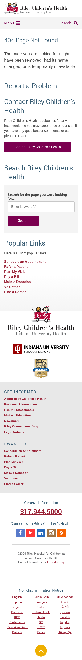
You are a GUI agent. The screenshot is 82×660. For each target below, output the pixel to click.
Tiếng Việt (65, 632)
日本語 (41, 627)
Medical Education (17, 415)
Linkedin (41, 533)
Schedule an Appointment (25, 261)
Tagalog (65, 622)
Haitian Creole (41, 612)
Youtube (30, 533)
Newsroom (11, 420)
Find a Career (15, 292)
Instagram (51, 533)
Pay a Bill (11, 277)
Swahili (65, 617)
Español (17, 602)
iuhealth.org (55, 562)
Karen (41, 632)
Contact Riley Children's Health (38, 147)
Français (41, 602)
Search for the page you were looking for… (37, 196)
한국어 (65, 602)
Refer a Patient (16, 266)
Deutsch (41, 607)
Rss (61, 533)
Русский (65, 612)
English (17, 597)
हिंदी (41, 622)
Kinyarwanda (65, 597)
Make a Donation (17, 282)
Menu (9, 22)
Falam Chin (41, 597)
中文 (17, 617)
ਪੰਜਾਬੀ (65, 607)
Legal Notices (14, 432)
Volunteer (12, 287)
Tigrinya (65, 627)
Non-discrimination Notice (41, 590)
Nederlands (17, 622)
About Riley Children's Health (25, 398)
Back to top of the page (41, 651)
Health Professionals (19, 410)
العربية (17, 607)
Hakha (41, 617)
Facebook (20, 533)
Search (65, 22)
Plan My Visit (14, 272)
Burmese (17, 612)
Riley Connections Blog (21, 426)
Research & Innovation (20, 404)
